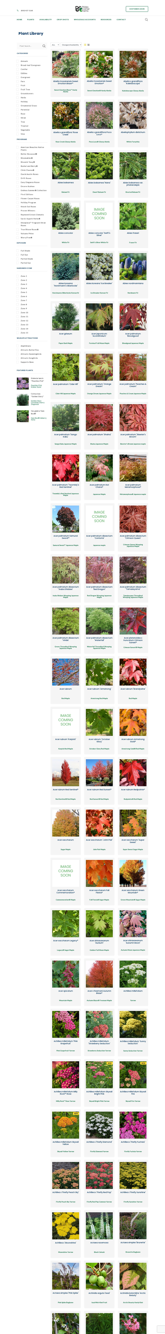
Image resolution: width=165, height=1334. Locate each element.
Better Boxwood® (29, 154)
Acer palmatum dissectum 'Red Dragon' (99, 588)
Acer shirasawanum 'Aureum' (99, 941)
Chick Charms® (27, 170)
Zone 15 (24, 333)
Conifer (24, 69)
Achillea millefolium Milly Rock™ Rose (65, 1092)
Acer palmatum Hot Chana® (99, 486)
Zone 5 (24, 292)
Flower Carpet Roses (30, 198)
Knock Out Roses (28, 207)
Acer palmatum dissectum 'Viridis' (66, 639)
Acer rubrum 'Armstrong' (99, 689)
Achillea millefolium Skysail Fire (133, 1092)
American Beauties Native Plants (32, 148)
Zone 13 (24, 325)
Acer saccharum (65, 840)
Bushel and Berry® (29, 166)
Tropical (24, 126)
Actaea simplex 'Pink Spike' (66, 1293)
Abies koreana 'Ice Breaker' (99, 283)
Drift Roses (26, 178)
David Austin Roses (29, 174)
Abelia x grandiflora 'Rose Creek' (65, 133)
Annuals (24, 61)
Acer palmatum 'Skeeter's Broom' (133, 435)
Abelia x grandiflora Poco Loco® (99, 133)
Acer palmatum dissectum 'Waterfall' (99, 639)
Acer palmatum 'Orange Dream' (99, 385)
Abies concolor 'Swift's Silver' (99, 234)
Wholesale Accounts (85, 19)
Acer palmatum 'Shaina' (99, 434)
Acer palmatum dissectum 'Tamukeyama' (133, 588)
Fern (23, 81)
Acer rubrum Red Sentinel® (65, 789)
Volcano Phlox (27, 233)
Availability (46, 19)
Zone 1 (24, 276)
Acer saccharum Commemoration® (65, 891)
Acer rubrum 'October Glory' (99, 740)
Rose (23, 114)
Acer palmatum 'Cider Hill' (65, 384)
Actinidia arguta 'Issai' (99, 1293)
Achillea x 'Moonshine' (65, 1242)
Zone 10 (24, 312)
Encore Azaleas (28, 186)
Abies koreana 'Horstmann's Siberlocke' (66, 284)
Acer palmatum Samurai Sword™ (66, 537)
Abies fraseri (133, 233)
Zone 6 (24, 296)
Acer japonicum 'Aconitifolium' (99, 334)
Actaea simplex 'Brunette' (133, 1242)
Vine (23, 134)
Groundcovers (27, 93)
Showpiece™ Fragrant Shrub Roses (33, 224)
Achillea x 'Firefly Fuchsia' (133, 1142)
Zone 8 (24, 304)
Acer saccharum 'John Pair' (99, 840)
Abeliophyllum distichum (133, 132)
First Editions (27, 194)
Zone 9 (24, 308)
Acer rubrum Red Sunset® (99, 789)
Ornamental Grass (29, 106)
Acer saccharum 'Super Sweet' (133, 841)
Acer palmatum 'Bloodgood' (133, 334)
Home (19, 19)
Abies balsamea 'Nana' (99, 182)
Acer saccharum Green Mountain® (133, 891)
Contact (121, 19)
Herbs (23, 98)
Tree (23, 122)
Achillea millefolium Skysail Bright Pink (99, 1092)
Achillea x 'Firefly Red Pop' (99, 1192)
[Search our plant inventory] (146, 19)
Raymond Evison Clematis (32, 215)
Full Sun (24, 255)
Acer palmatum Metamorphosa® (133, 486)
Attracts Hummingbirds (31, 354)
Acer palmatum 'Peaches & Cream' (133, 385)
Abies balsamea (66, 182)
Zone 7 (24, 300)
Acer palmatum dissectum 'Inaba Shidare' (66, 588)
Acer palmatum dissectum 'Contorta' (99, 537)
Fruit (23, 85)
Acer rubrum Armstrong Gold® (132, 740)
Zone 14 (24, 329)
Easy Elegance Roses (30, 182)
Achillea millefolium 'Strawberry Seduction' (99, 1042)
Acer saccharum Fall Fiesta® (99, 891)
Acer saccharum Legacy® (65, 940)
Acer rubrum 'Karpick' (65, 739)
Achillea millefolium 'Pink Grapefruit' (66, 1042)
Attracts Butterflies (30, 350)
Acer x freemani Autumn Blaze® (99, 992)
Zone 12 (24, 321)
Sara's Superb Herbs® (30, 219)
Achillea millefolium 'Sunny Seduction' (133, 1042)
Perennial (25, 110)
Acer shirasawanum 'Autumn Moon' (133, 941)
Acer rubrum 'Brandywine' (133, 689)
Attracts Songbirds (29, 358)
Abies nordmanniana (133, 283)
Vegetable (25, 130)
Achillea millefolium (133, 991)
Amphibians (26, 346)
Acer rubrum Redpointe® (133, 789)
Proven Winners (28, 211)
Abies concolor (65, 233)
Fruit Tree (25, 89)
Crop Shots (63, 19)
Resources (106, 19)
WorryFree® (26, 238)
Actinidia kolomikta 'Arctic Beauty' (133, 1294)
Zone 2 (24, 280)
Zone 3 (24, 284)
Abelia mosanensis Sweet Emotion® (99, 82)
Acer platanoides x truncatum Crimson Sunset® (133, 640)
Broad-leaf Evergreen (31, 65)
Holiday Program (28, 202)
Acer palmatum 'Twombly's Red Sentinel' (65, 486)
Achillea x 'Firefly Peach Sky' (65, 1192)
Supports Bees (27, 362)
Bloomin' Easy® (28, 162)
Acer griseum (65, 333)
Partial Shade (27, 259)
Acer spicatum (65, 991)
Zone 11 (24, 317)
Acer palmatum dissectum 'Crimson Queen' (133, 537)
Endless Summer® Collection (34, 190)
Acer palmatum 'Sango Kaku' (65, 435)
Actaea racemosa (99, 1242)
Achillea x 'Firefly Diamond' (99, 1142)
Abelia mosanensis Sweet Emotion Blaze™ (65, 82)
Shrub (23, 118)
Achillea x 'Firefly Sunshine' (133, 1192)
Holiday (24, 102)
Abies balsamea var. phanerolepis (133, 183)
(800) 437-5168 (27, 10)
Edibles (24, 73)
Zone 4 (24, 288)
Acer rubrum (66, 689)
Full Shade (25, 251)
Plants (30, 19)
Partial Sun (26, 263)
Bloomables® (27, 158)
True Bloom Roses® (30, 229)
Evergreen (25, 77)
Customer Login (137, 9)
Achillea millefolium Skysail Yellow (66, 1143)
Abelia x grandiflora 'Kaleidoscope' (132, 82)
